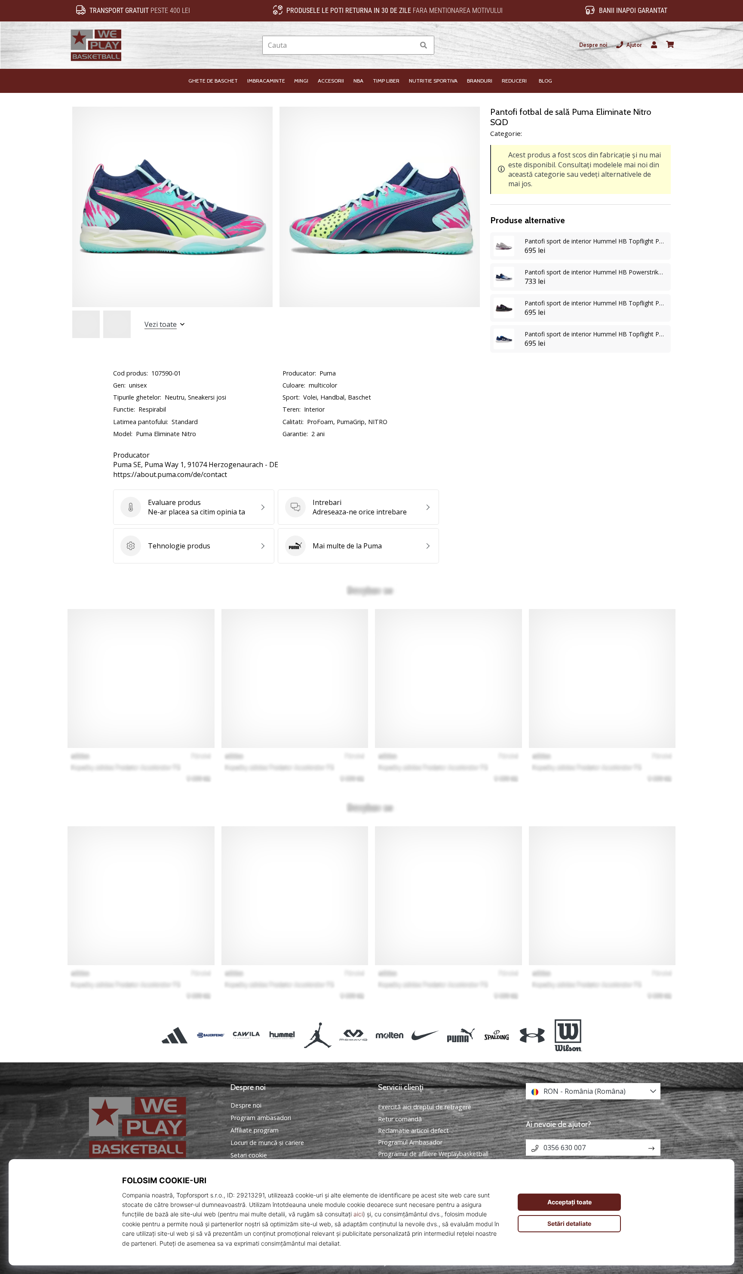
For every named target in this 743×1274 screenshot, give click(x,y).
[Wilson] (568, 1035)
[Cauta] (423, 45)
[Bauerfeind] (210, 1035)
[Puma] (461, 1035)
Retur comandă (400, 1119)
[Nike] (425, 1035)
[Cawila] (246, 1035)
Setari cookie (248, 1155)
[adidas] (175, 1035)
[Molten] (389, 1035)
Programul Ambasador (410, 1142)
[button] (408, 45)
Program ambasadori (260, 1118)
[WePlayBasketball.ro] (150, 1127)
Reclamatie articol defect (413, 1130)
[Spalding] (497, 1035)
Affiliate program (254, 1130)
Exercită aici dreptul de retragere (424, 1107)
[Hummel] (282, 1035)
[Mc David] (354, 1035)
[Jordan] (318, 1035)
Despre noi (593, 45)
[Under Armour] (532, 1035)
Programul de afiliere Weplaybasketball (433, 1154)
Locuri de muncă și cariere (267, 1143)
